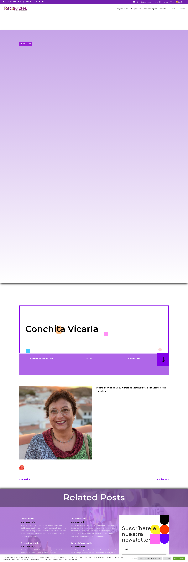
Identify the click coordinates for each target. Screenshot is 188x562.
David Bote (27, 518)
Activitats (163, 9)
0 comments (134, 359)
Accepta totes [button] (179, 558)
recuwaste (47, 359)
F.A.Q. (172, 2)
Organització (122, 9)
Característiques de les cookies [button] (150, 558)
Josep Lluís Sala (30, 543)
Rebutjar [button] (167, 558)
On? (138, 2)
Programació (136, 9)
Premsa (165, 2)
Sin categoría (25, 44)
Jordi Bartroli (78, 518)
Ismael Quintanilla (81, 543)
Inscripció (157, 2)
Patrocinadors (146, 2)
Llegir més (133, 558)
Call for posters (178, 9)
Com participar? (150, 9)
